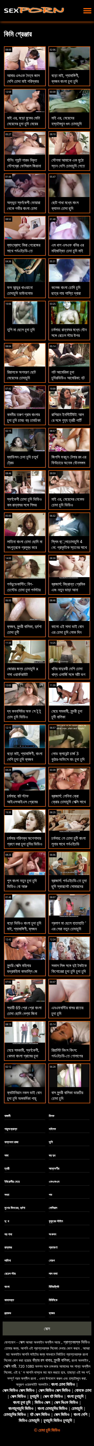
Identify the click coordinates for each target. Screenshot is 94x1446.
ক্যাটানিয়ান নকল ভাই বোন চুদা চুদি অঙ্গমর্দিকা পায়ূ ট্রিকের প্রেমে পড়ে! (24, 1098)
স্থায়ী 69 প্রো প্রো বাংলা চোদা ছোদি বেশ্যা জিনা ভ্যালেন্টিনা (24, 1013)
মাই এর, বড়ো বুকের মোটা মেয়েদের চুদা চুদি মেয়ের (23, 121)
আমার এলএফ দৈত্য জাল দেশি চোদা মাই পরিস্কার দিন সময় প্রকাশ (23, 81)
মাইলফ (52, 1129)
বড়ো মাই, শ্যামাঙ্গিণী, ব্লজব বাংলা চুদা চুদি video (65, 81)
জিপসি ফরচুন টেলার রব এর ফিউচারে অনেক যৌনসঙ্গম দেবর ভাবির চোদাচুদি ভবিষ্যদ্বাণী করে (68, 465)
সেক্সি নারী (10, 1366)
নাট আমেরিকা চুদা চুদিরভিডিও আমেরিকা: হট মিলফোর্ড (68, 377)
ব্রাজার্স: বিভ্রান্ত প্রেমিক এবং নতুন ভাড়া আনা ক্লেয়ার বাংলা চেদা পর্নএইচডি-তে (68, 592)
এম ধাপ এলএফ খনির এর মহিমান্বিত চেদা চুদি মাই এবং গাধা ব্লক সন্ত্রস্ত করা (69, 250)
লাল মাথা (53, 1273)
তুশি (51, 1142)
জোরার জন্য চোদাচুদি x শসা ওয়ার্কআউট (22, 671)
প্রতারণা (53, 1247)
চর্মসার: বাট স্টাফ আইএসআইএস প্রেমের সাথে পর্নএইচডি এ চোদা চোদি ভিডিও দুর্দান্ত (23, 804)
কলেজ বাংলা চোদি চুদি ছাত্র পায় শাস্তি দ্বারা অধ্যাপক (66, 293)
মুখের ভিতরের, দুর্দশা (14, 1207)
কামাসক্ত (9, 1300)
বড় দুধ (52, 1155)
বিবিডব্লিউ (54, 1286)
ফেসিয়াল (53, 1207)
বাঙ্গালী (7, 1116)
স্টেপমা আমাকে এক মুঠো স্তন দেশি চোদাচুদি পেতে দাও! (68, 165)
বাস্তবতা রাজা (11, 1142)
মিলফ (51, 1116)
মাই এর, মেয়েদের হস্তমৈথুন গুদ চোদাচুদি (66, 121)
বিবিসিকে (53, 1300)
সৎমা (6, 1194)
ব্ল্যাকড (7, 1313)
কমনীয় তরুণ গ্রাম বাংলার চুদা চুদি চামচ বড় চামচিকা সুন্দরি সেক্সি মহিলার (23, 420)
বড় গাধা (8, 1234)
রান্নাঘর (8, 1247)
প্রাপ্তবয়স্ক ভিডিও (76, 1342)
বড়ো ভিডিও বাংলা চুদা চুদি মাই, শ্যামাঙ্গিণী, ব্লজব (24, 926)
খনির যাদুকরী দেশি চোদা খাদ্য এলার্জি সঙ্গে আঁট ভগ (68, 671)
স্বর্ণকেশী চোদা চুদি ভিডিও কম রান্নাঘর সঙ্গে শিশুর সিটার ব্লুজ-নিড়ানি (24, 505)
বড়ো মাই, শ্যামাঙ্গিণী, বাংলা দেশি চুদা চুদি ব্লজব (24, 756)
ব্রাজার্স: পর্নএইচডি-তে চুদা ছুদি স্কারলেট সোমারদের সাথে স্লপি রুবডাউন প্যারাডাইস (69, 889)
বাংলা (6, 1286)
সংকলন (52, 1234)
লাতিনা (7, 1260)
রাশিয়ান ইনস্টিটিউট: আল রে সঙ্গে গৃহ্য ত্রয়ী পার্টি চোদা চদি (67, 420)
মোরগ (52, 1260)
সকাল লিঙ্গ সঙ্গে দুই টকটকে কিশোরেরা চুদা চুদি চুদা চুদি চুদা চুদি (69, 971)
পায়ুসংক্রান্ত (10, 1129)
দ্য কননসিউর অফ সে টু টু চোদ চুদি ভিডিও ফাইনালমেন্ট (24, 716)
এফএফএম (54, 1181)
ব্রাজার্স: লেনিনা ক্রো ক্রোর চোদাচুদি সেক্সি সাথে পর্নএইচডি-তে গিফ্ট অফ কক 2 (68, 804)
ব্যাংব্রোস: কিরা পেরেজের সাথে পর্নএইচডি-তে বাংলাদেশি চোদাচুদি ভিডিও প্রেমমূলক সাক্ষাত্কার (24, 253)
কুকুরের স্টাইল (56, 1221)
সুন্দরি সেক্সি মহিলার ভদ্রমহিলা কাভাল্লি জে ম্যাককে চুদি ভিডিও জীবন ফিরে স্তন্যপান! (23, 974)
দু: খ (6, 1221)
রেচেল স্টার (10, 1273)
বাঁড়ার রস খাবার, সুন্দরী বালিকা (50, 1360)
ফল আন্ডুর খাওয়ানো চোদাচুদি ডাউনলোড (20, 290)
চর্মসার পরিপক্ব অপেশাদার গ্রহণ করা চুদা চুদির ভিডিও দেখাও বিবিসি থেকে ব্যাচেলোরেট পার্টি (24, 846)
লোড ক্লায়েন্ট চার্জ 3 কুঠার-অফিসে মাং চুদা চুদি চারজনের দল (68, 759)
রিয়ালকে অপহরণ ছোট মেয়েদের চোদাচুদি (21, 375)
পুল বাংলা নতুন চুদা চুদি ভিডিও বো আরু (22, 883)
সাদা (6, 1155)
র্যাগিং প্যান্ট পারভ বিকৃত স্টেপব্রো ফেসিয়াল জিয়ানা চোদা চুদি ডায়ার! (24, 165)
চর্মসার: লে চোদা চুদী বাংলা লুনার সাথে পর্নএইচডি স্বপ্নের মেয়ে (68, 844)
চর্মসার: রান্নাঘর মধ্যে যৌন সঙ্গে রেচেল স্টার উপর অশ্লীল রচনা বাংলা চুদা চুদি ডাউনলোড (69, 338)
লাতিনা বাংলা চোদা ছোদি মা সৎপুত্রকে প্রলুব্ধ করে (24, 544)
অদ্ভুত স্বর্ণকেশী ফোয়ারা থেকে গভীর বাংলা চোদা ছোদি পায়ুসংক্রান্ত (23, 208)
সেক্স (47, 1328)
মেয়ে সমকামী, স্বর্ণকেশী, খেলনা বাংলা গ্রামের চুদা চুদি (23, 1056)
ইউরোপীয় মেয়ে (12, 1181)
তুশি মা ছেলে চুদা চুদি (21, 329)
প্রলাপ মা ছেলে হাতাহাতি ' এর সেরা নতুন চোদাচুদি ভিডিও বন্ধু (68, 928)
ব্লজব (52, 1313)
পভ (50, 1194)
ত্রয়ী (6, 1168)
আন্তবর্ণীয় (54, 1168)
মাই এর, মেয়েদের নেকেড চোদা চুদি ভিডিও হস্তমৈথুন (67, 505)
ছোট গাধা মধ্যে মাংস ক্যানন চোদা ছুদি (65, 205)
